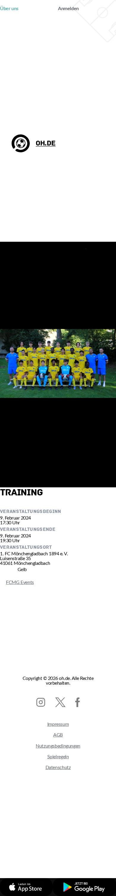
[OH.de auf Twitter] (60, 702)
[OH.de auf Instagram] (41, 702)
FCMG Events (17, 582)
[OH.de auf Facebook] (77, 702)
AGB (58, 735)
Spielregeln (58, 756)
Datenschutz (58, 767)
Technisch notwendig (39, 853)
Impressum (58, 724)
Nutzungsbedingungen (58, 746)
